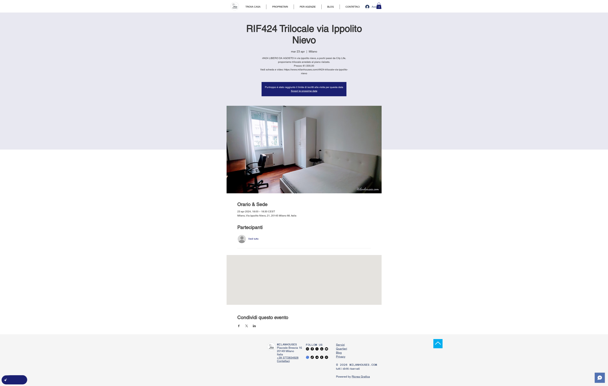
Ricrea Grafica (361, 376)
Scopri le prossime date (304, 90)
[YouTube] (326, 348)
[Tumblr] (321, 357)
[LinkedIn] (321, 348)
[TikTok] (312, 357)
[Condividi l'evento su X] (246, 326)
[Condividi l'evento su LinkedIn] (254, 326)
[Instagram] (307, 348)
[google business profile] (307, 357)
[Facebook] (312, 348)
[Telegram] (317, 357)
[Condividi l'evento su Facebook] (238, 326)
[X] (317, 348)
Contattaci (283, 361)
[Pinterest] (326, 357)
